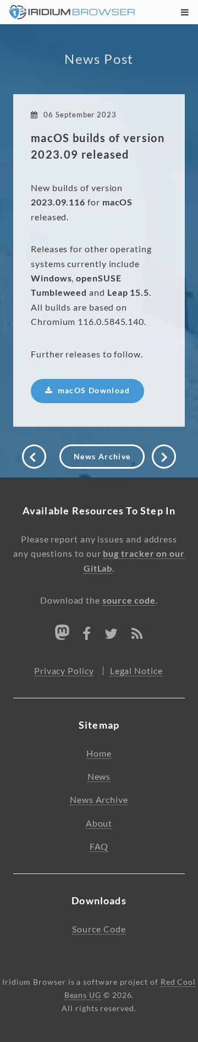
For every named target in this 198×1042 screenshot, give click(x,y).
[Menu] (182, 12)
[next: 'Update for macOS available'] (164, 456)
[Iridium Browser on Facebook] (86, 636)
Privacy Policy (64, 671)
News (99, 777)
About (99, 823)
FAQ (99, 846)
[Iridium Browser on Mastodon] (62, 632)
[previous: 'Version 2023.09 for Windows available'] (34, 456)
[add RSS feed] (137, 636)
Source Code (98, 929)
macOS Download (94, 390)
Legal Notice (136, 671)
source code (129, 600)
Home (99, 753)
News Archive (102, 456)
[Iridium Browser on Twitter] (111, 636)
